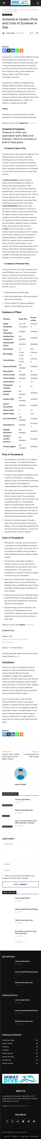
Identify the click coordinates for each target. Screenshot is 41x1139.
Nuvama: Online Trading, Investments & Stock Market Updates (10, 756)
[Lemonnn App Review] (7, 802)
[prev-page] (3, 831)
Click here (33, 123)
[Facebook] (4, 50)
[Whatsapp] (17, 50)
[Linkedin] (13, 50)
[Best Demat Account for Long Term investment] (7, 934)
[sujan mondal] (3, 33)
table (18, 656)
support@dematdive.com (20, 1106)
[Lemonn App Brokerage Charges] (7, 912)
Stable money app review (24, 810)
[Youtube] (34, 1121)
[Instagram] (12, 1121)
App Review (6, 816)
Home (4, 9)
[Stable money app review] (7, 813)
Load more (20, 942)
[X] (8, 50)
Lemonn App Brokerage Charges (26, 909)
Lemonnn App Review (22, 799)
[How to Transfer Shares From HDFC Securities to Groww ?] (7, 824)
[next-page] (7, 831)
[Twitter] (28, 1121)
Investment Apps (12, 9)
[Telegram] (23, 1121)
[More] (21, 50)
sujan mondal (11, 33)
